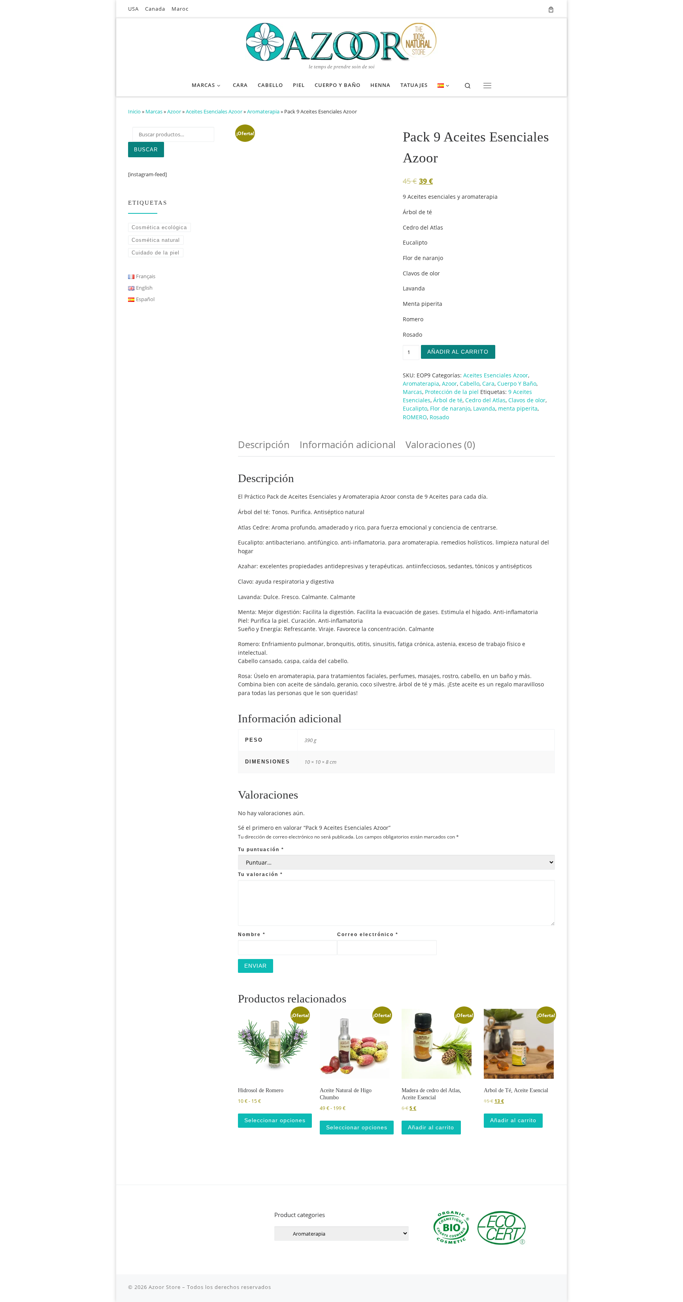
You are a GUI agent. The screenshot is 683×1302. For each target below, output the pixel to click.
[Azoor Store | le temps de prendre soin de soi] (341, 41)
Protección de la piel (452, 392)
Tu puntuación (261, 849)
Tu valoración (260, 874)
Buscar (146, 150)
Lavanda (484, 408)
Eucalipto (415, 408)
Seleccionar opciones (275, 1120)
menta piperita (518, 408)
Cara (488, 383)
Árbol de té (447, 400)
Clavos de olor (526, 400)
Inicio (134, 111)
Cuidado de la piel (155, 253)
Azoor (174, 111)
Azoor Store (165, 1287)
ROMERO (415, 417)
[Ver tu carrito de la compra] (551, 9)
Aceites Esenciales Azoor (214, 111)
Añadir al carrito (458, 352)
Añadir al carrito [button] (431, 1127)
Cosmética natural (156, 240)
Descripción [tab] (264, 444)
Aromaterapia (263, 111)
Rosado (439, 417)
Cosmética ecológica (159, 227)
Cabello (469, 383)
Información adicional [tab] (348, 444)
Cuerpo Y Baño (516, 383)
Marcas (153, 111)
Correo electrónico (367, 934)
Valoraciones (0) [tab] (440, 444)
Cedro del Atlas (485, 400)
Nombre (252, 934)
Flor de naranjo (450, 408)
